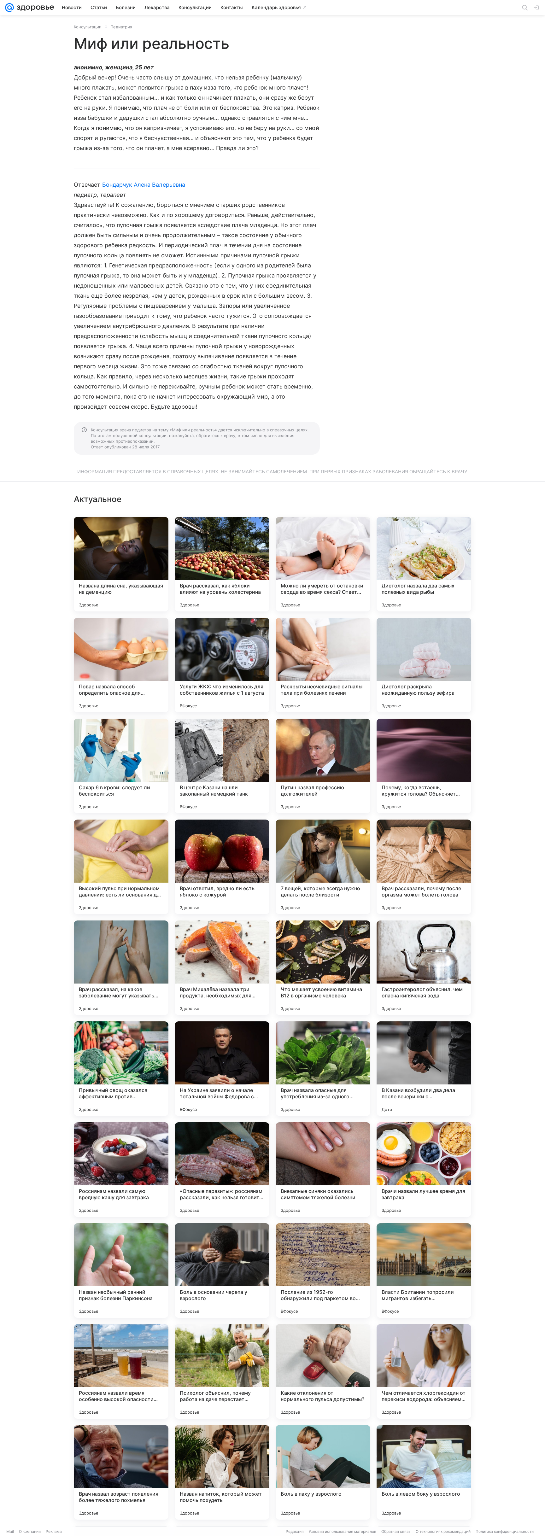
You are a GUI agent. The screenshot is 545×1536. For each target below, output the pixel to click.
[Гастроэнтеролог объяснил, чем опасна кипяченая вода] (424, 967)
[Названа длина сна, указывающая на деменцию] (121, 564)
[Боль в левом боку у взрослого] (424, 1472)
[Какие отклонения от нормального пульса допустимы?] (323, 1371)
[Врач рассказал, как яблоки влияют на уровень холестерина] (222, 564)
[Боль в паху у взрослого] (323, 1472)
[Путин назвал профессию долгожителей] (323, 766)
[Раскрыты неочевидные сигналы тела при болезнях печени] (323, 665)
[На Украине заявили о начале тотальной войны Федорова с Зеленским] (222, 1068)
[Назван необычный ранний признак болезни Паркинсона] (121, 1270)
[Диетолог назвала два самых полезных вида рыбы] (424, 564)
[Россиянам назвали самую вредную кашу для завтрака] (121, 1169)
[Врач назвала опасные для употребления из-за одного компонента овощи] (323, 1068)
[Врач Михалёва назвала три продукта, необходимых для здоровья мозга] (222, 967)
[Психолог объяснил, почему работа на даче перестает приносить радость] (222, 1371)
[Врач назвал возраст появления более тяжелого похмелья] (121, 1472)
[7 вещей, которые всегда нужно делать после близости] (323, 867)
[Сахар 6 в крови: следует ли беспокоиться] (121, 766)
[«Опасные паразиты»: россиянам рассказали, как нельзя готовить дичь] (222, 1169)
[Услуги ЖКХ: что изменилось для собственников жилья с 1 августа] (222, 665)
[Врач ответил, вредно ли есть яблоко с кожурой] (222, 867)
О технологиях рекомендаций (443, 1531)
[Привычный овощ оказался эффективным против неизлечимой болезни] (121, 1068)
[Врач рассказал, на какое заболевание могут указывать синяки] (121, 967)
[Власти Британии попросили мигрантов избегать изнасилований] (424, 1270)
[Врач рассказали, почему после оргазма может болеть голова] (424, 867)
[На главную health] (34, 7)
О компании (30, 1531)
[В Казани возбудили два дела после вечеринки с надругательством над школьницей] (424, 1068)
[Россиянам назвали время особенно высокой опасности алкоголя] (121, 1371)
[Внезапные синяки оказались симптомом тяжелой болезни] (323, 1169)
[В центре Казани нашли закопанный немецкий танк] (222, 766)
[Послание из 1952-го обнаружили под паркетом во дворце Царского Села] (323, 1270)
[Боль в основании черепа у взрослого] (222, 1270)
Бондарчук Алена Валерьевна (143, 184)
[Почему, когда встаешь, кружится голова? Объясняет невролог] (424, 766)
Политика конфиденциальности (505, 1531)
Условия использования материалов (342, 1531)
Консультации (88, 26)
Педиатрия (121, 26)
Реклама (54, 1531)
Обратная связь (396, 1531)
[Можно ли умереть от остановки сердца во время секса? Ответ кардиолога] (323, 564)
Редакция (295, 1531)
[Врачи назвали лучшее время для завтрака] (424, 1169)
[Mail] (9, 7)
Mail (10, 1531)
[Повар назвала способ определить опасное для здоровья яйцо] (121, 665)
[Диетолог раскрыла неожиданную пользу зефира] (424, 665)
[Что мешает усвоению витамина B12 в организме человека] (323, 967)
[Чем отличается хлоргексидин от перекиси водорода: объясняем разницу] (424, 1371)
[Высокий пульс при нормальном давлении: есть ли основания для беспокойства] (121, 867)
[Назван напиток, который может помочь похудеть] (222, 1472)
